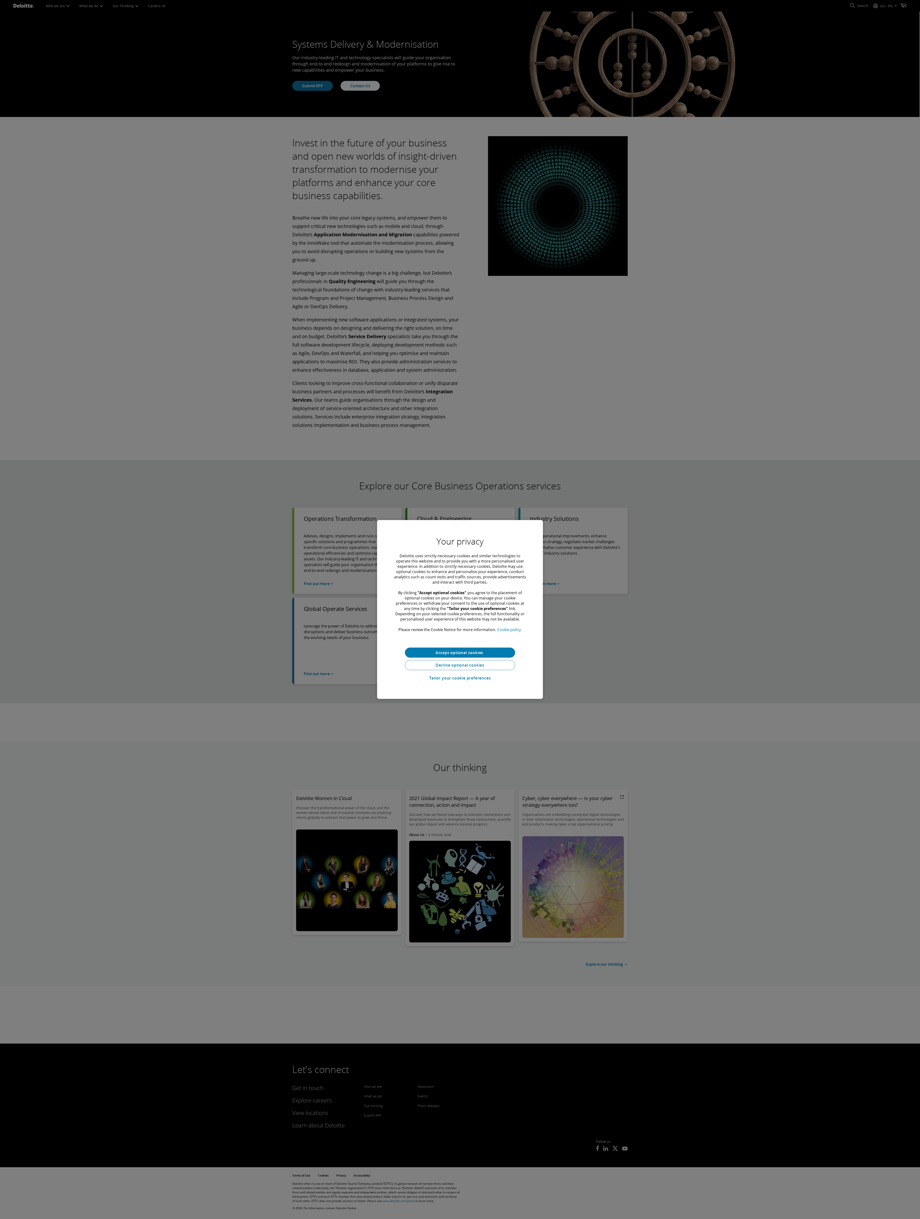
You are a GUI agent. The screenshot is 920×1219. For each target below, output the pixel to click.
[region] (460, 609)
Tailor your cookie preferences (460, 678)
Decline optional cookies (460, 665)
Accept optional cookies (460, 652)
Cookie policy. (509, 629)
